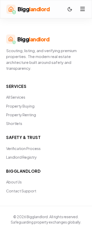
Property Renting (21, 114)
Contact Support (21, 191)
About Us (14, 182)
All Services (15, 97)
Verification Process (23, 148)
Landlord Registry (21, 157)
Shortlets (14, 123)
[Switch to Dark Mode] (69, 9)
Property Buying (20, 106)
